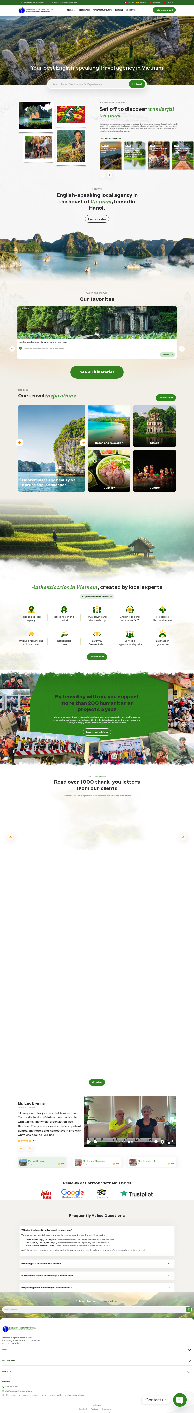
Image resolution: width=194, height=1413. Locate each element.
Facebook (83, 1409)
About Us (130, 10)
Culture (119, 10)
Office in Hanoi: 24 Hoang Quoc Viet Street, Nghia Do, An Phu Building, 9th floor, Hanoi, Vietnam (45, 1395)
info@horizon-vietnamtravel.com (65, 2)
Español (143, 2)
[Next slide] (109, 175)
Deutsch (170, 2)
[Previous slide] (102, 175)
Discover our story (97, 219)
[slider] (104, 1141)
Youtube (94, 1409)
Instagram (106, 1409)
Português (156, 2)
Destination (84, 10)
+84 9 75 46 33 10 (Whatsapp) (34, 2)
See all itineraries (97, 372)
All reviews (97, 1082)
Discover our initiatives (97, 732)
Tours (70, 10)
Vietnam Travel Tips (102, 10)
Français (131, 2)
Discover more (166, 397)
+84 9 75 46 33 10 (12, 1387)
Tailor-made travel (164, 10)
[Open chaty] (180, 1400)
